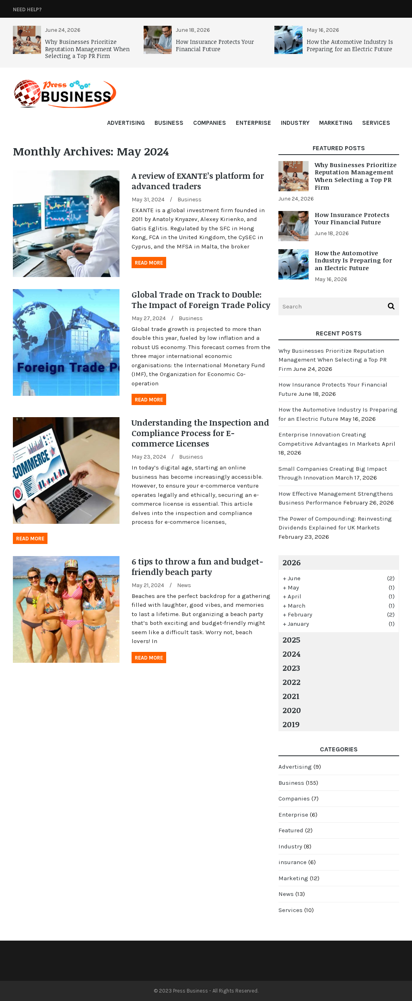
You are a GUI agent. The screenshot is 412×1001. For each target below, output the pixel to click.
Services (376, 122)
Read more (149, 263)
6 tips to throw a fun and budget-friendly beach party (198, 566)
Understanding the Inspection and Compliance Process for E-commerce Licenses (200, 433)
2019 (290, 724)
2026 (291, 562)
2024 (291, 653)
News (184, 585)
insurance (292, 862)
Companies (209, 122)
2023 (291, 667)
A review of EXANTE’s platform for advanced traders (198, 181)
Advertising (126, 122)
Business (168, 122)
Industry (295, 122)
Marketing (335, 122)
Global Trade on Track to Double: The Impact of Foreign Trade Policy (201, 299)
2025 (291, 639)
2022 (291, 681)
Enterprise (253, 122)
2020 (291, 710)
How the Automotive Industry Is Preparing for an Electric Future (350, 45)
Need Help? (27, 9)
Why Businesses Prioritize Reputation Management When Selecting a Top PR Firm (87, 49)
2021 (290, 695)
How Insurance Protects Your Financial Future (215, 45)
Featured (290, 830)
